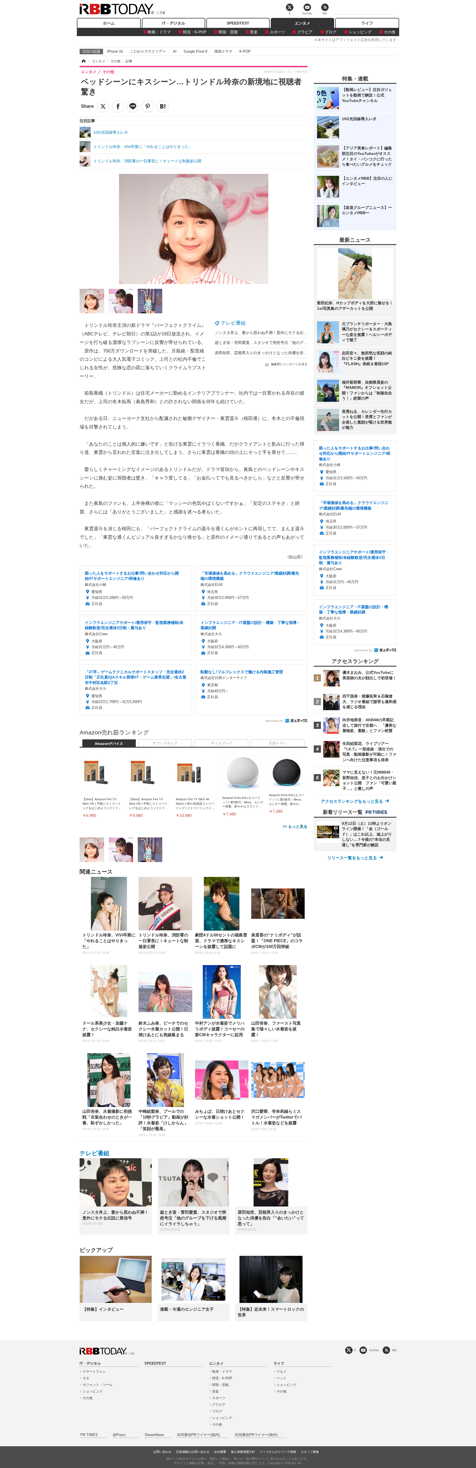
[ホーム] (83, 61)
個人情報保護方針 (243, 1451)
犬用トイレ (277, 743)
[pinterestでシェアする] (148, 106)
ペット (281, 1378)
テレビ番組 (233, 323)
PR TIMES (89, 1435)
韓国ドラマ (223, 51)
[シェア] (118, 106)
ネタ (86, 1378)
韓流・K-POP (194, 32)
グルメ (281, 1371)
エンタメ (302, 23)
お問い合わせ (162, 1451)
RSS (394, 1350)
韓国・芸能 (228, 32)
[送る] (133, 106)
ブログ (330, 32)
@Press (119, 1435)
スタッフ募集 (310, 1451)
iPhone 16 (115, 51)
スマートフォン (94, 1371)
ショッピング (360, 32)
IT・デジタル (173, 23)
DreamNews (154, 1435)
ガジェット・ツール (97, 1385)
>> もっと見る (295, 826)
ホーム (109, 23)
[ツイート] (103, 106)
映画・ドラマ (159, 32)
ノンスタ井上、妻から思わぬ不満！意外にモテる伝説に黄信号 (269, 332)
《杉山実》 (295, 557)
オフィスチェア (165, 743)
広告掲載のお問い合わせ (192, 1451)
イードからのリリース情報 (278, 1451)
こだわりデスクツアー (148, 51)
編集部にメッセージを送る (289, 364)
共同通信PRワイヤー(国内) (198, 1435)
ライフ (367, 23)
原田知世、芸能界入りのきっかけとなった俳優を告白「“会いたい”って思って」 (284, 353)
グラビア (305, 32)
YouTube (374, 1350)
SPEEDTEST (238, 23)
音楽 (254, 32)
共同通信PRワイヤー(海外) (256, 1435)
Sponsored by (274, 720)
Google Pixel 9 (195, 51)
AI (175, 51)
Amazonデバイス (109, 744)
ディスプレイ (221, 743)
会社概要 (220, 1451)
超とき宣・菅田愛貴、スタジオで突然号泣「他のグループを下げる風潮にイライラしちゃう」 (296, 342)
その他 (389, 32)
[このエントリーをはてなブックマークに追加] (162, 106)
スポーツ (277, 32)
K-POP (245, 51)
